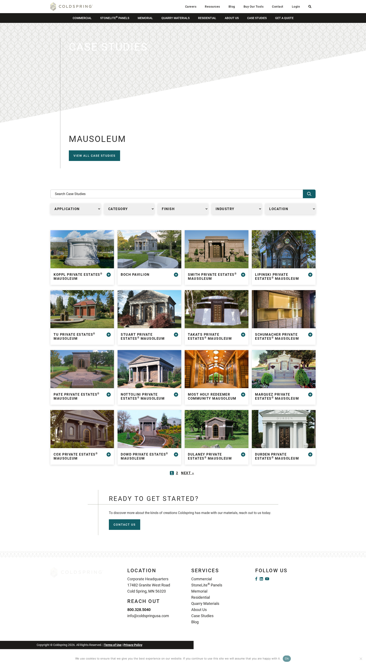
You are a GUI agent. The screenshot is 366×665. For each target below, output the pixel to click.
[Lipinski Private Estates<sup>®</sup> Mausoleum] (283, 249)
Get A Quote (284, 18)
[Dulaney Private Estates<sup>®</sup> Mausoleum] (216, 429)
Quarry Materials (175, 18)
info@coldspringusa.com (148, 616)
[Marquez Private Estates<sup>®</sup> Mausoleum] (283, 369)
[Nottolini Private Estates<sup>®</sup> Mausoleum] (149, 369)
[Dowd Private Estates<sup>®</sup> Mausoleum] (149, 429)
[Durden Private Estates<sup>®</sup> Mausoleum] (283, 429)
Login (296, 6)
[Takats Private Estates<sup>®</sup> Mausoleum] (216, 309)
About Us (232, 18)
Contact (277, 6)
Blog (232, 6)
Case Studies (257, 18)
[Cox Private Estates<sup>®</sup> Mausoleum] (82, 429)
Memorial (145, 18)
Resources (212, 6)
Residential (207, 18)
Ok (287, 658)
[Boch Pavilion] (149, 249)
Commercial (82, 18)
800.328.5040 (139, 609)
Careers (191, 6)
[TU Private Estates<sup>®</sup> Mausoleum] (82, 309)
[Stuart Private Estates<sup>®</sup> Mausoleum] (149, 309)
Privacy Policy (132, 645)
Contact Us (125, 524)
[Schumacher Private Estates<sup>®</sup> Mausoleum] (283, 309)
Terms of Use (113, 645)
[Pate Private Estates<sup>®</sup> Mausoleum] (82, 369)
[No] (361, 659)
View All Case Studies (94, 155)
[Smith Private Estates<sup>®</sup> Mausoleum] (216, 249)
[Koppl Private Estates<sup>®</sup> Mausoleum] (82, 249)
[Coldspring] (71, 6)
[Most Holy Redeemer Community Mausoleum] (216, 369)
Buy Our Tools (254, 6)
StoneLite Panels (114, 17)
